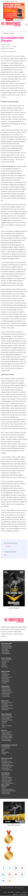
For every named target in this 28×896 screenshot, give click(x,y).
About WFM (11, 892)
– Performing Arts (5, 752)
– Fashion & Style (5, 661)
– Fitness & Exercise (5, 689)
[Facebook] (1, 1)
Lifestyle (14, 46)
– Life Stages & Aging (6, 647)
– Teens (3, 727)
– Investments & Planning (7, 705)
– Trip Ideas (4, 683)
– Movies (3, 749)
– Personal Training (5, 693)
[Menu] (26, 24)
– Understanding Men (6, 740)
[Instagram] (5, 1)
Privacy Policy (23, 894)
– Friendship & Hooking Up (7, 734)
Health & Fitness (5, 46)
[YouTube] (13, 1)
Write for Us (16, 894)
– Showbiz (3, 753)
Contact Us (17, 892)
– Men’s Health (4, 649)
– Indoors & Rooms (5, 792)
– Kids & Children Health (6, 719)
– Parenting (3, 722)
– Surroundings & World (6, 769)
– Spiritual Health (5, 652)
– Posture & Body (5, 694)
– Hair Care (3, 662)
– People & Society (5, 764)
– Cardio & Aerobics (5, 687)
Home (5, 892)
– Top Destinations (5, 681)
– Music (3, 750)
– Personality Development (7, 765)
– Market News (4, 706)
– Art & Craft (4, 759)
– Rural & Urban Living (6, 767)
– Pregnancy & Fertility (6, 725)
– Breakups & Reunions (6, 731)
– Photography (4, 675)
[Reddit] (11, 1)
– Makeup (3, 664)
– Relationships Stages (6, 736)
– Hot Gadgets (4, 703)
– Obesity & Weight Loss (6, 692)
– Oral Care (3, 665)
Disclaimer (24, 892)
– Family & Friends (5, 718)
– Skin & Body (4, 666)
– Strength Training (5, 696)
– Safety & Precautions (6, 677)
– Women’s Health (5, 650)
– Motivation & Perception (7, 762)
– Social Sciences (5, 768)
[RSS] (9, 880)
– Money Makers (5, 709)
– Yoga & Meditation (5, 653)
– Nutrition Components (6, 780)
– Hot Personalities (5, 748)
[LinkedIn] (9, 1)
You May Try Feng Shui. (10, 551)
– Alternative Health (5, 645)
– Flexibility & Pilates (6, 690)
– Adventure (4, 672)
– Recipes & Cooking (6, 781)
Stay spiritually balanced (10, 543)
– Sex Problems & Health (7, 737)
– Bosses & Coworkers (6, 715)
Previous (8, 546)
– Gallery (3, 787)
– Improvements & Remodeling (8, 790)
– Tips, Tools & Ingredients (7, 783)
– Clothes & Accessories (6, 659)
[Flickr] (3, 880)
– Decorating (4, 786)
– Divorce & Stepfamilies (6, 717)
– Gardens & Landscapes (7, 789)
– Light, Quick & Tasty (6, 778)
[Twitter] (3, 1)
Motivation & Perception (7, 48)
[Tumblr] (15, 1)
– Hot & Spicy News (5, 746)
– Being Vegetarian (5, 774)
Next (5, 555)
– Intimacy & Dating (5, 733)
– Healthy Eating (5, 776)
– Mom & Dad (4, 721)
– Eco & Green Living (6, 761)
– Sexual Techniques (6, 739)
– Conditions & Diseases (6, 646)
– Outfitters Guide (5, 674)
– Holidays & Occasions (6, 777)
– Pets (2, 724)
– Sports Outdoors (5, 680)
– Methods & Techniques (7, 708)
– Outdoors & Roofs (5, 793)
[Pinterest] (7, 1)
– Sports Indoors (5, 678)
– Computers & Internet (6, 702)
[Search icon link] (26, 1)
